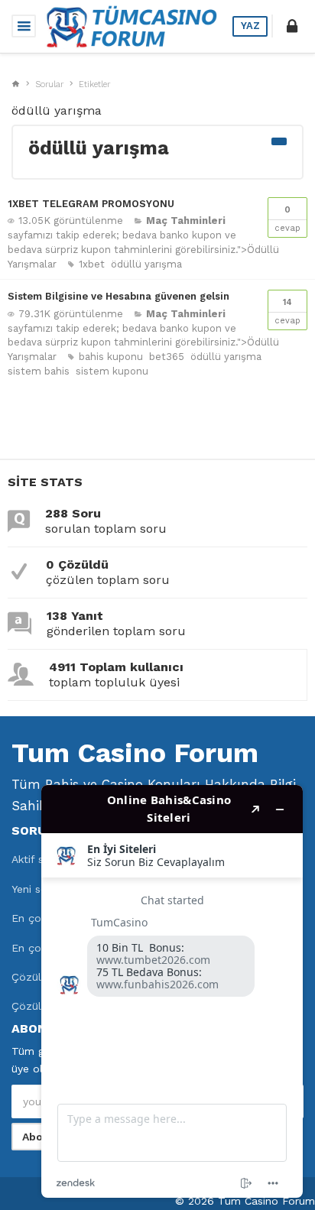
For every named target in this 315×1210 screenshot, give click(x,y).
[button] (292, 26)
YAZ (250, 25)
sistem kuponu (112, 371)
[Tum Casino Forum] (130, 25)
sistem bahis (39, 371)
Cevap (287, 219)
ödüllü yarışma (146, 264)
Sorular (49, 84)
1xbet (92, 264)
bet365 (166, 356)
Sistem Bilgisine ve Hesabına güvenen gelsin (118, 296)
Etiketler (94, 84)
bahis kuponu (111, 356)
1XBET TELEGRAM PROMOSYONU (91, 203)
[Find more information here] (172, 991)
